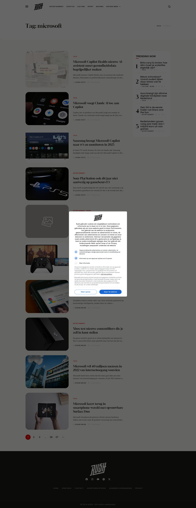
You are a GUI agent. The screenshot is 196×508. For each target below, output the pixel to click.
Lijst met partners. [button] (106, 274)
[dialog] (98, 254)
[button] (98, 263)
